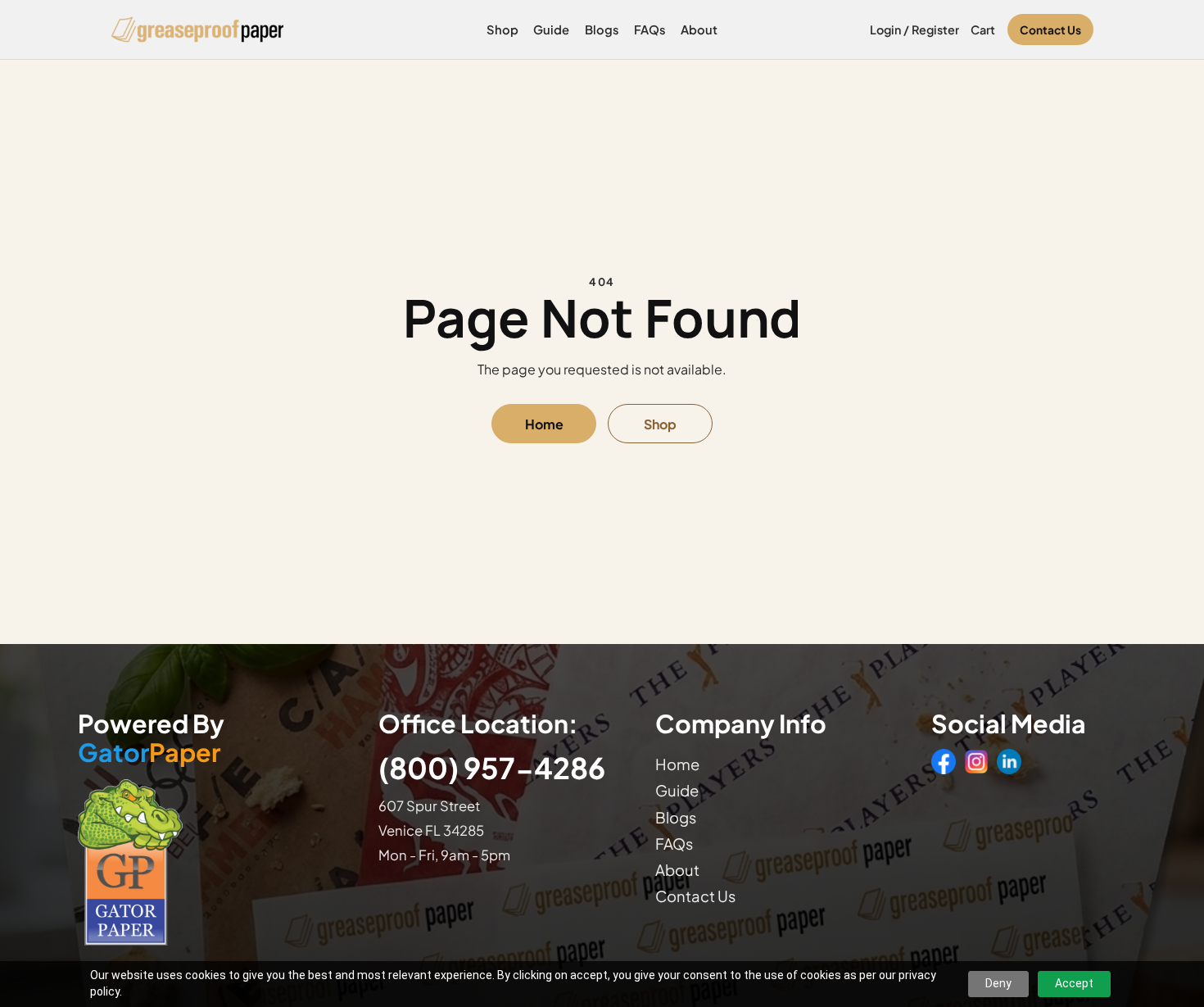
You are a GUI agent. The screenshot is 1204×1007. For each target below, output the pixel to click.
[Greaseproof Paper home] (198, 29)
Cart (983, 29)
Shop (502, 29)
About (699, 29)
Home (544, 424)
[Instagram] (976, 761)
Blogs (602, 29)
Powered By (151, 738)
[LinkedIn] (1009, 761)
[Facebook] (943, 761)
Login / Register (914, 29)
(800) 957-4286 (491, 767)
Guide (551, 29)
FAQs (650, 29)
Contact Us (1050, 30)
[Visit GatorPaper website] (212, 862)
